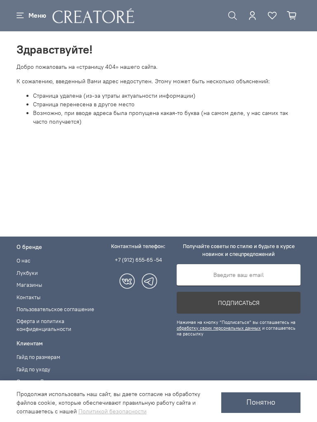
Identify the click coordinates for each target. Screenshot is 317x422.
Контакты (28, 297)
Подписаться (239, 303)
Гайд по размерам (38, 357)
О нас (24, 261)
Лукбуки (27, 273)
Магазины (29, 285)
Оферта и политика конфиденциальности (44, 325)
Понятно (260, 402)
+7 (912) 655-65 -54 (138, 260)
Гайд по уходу (33, 369)
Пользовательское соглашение (55, 309)
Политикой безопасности (112, 411)
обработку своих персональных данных (219, 328)
